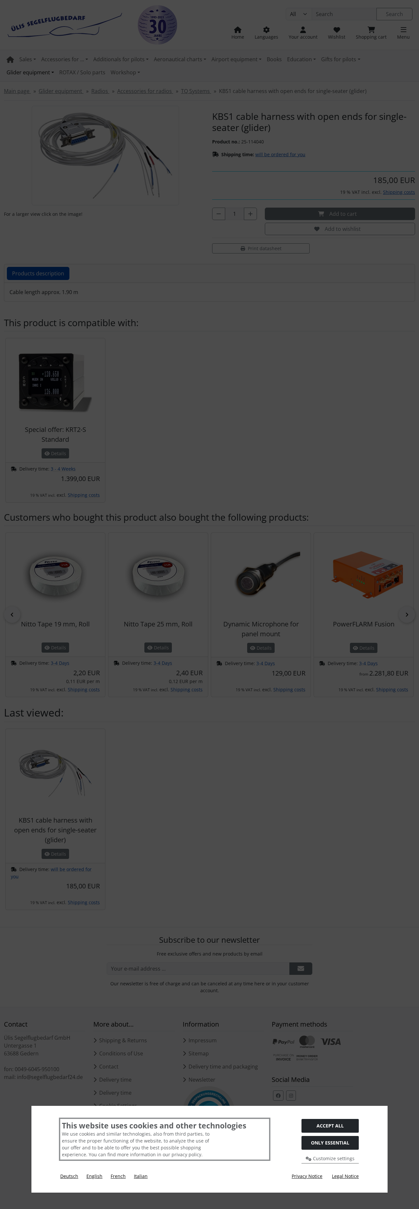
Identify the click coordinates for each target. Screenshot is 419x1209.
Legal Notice (345, 1176)
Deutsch (69, 1176)
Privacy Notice (307, 1176)
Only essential (330, 1143)
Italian (141, 1176)
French (118, 1176)
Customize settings (333, 1158)
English (94, 1176)
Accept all (330, 1126)
